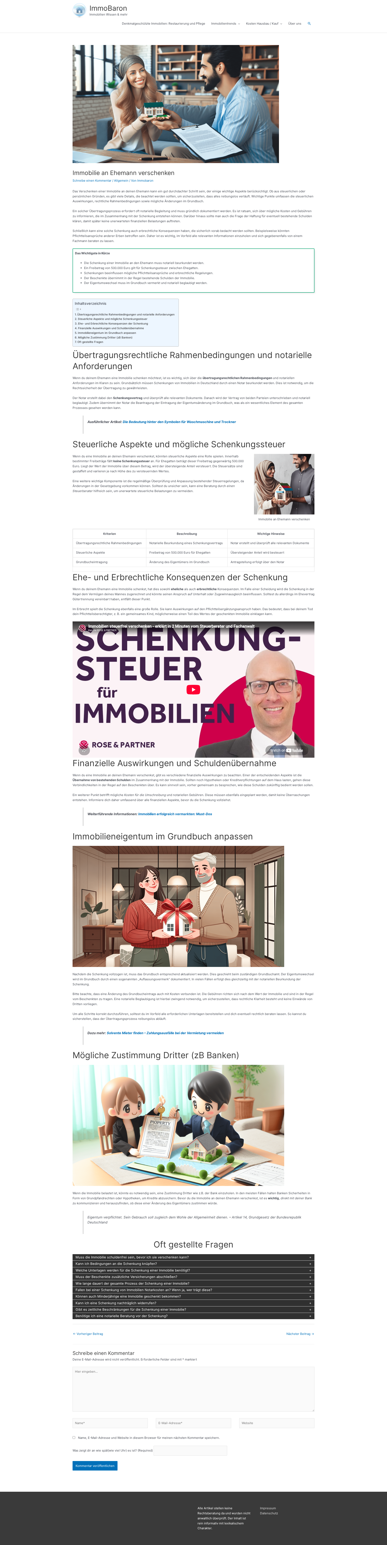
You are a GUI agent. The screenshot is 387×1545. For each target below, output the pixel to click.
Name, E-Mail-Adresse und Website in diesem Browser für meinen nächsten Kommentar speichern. (149, 1438)
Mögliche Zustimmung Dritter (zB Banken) (105, 337)
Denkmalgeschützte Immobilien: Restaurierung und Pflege (163, 23)
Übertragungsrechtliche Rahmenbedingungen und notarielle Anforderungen (126, 314)
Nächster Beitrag (300, 1334)
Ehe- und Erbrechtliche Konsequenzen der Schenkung (113, 323)
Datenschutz (269, 1513)
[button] (309, 24)
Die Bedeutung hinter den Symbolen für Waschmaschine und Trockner (179, 422)
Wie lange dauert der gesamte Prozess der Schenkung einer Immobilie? (132, 1283)
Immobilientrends (223, 23)
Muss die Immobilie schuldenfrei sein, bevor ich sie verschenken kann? (132, 1257)
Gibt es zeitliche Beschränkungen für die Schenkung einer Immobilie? (131, 1309)
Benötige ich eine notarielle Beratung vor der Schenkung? (121, 1316)
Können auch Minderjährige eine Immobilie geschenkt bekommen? (128, 1296)
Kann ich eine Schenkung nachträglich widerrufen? (116, 1303)
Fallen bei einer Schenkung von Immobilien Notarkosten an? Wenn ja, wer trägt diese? (144, 1290)
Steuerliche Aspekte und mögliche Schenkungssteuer (112, 319)
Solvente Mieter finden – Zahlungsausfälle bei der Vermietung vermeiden (165, 1033)
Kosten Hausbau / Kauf (262, 23)
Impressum (268, 1508)
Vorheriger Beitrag (88, 1334)
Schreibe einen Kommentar (92, 180)
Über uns (294, 23)
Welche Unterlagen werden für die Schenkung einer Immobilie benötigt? (133, 1270)
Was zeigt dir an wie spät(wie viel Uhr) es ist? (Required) (113, 1450)
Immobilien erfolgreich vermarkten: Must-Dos (175, 814)
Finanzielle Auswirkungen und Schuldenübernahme (111, 328)
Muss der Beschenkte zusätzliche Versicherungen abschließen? (126, 1277)
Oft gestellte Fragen (90, 342)
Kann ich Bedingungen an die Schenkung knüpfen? (116, 1264)
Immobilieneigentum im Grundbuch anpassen (107, 332)
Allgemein (121, 180)
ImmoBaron (108, 8)
